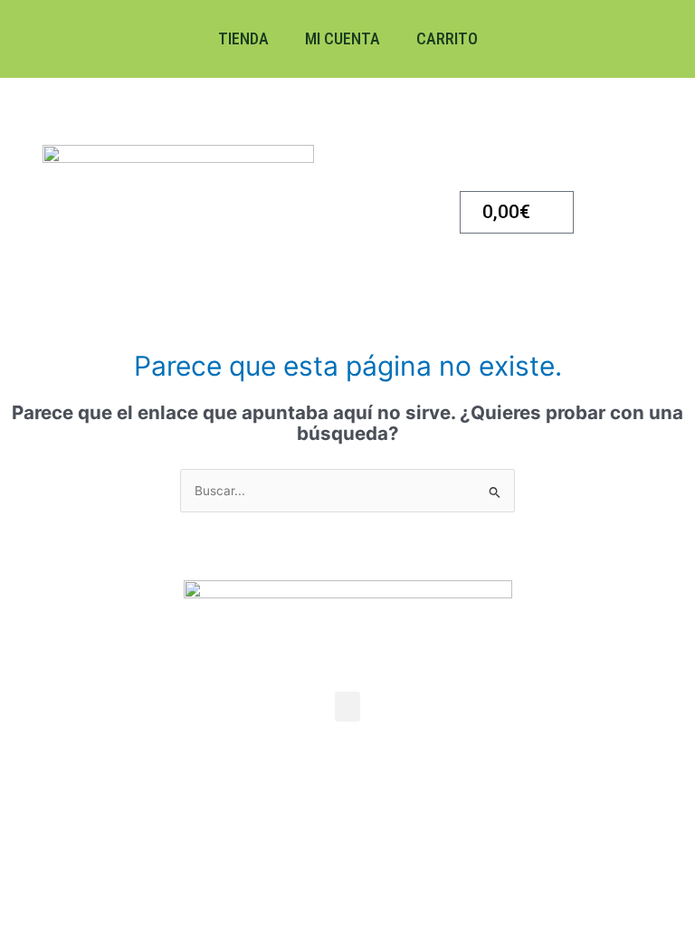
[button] (347, 707)
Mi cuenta (342, 38)
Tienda (243, 38)
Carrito (447, 38)
